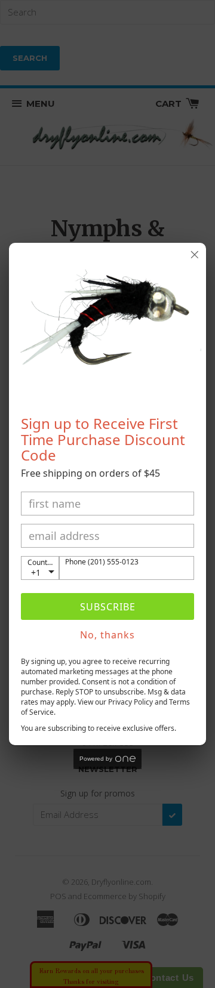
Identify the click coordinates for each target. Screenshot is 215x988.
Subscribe (108, 606)
